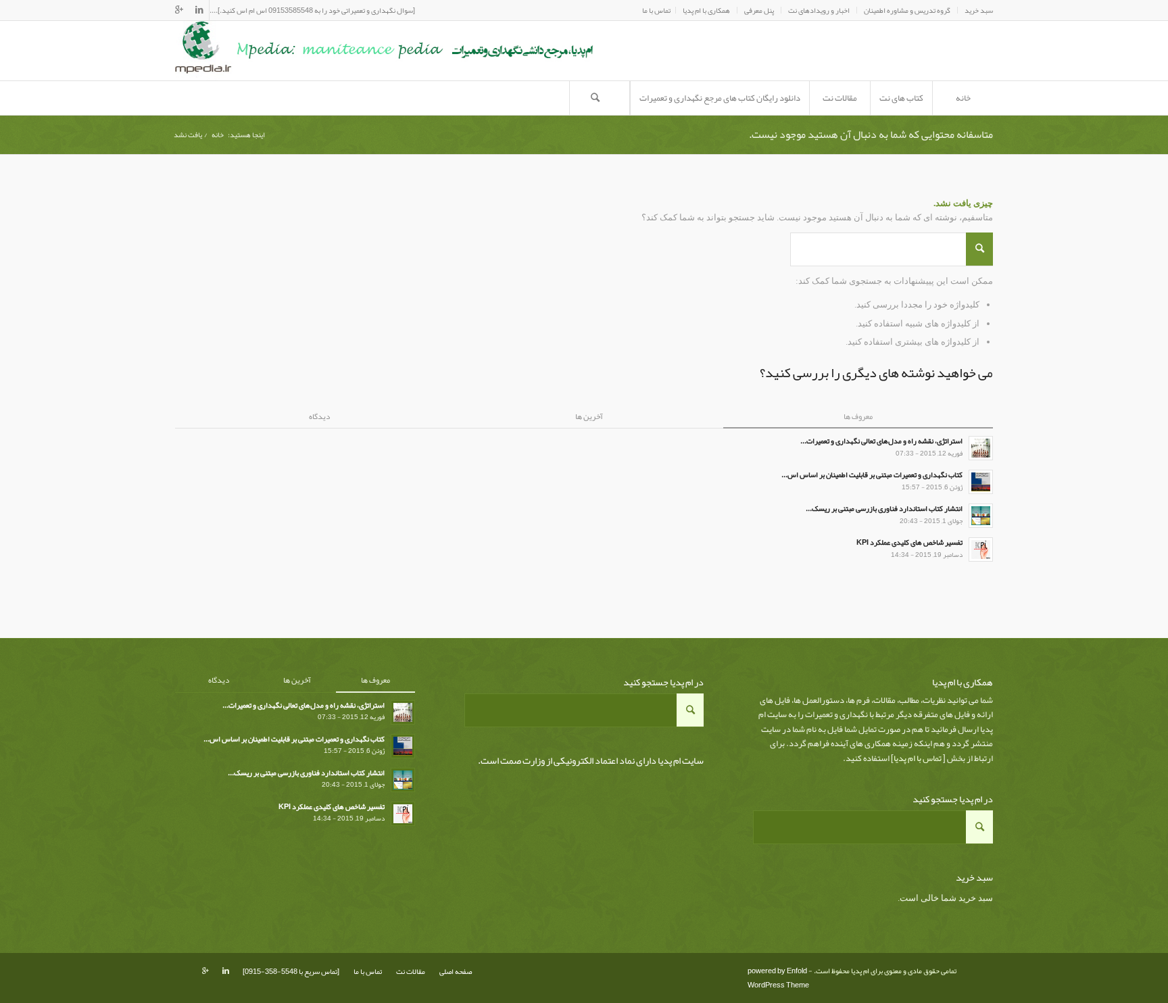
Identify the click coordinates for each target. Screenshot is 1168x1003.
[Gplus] (179, 10)
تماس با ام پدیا (918, 758)
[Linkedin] (199, 10)
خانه (218, 135)
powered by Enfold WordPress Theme (778, 977)
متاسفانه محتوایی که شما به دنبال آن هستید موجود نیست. (871, 134)
